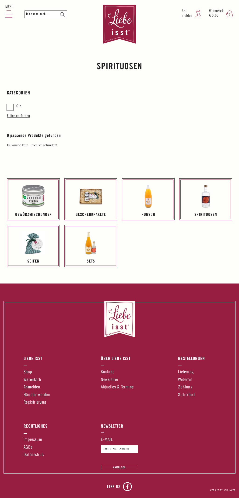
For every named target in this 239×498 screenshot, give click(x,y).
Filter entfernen (18, 116)
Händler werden (37, 395)
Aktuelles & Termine (117, 387)
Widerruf (185, 380)
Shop (28, 372)
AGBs (28, 447)
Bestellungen (191, 358)
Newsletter (109, 380)
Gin (18, 106)
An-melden (187, 14)
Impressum (33, 440)
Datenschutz (34, 455)
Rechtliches (36, 426)
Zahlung (185, 387)
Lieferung (186, 372)
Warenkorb (32, 380)
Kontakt (107, 372)
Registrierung (35, 402)
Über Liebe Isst (115, 358)
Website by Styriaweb (222, 490)
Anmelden (32, 387)
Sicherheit (186, 395)
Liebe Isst (33, 358)
